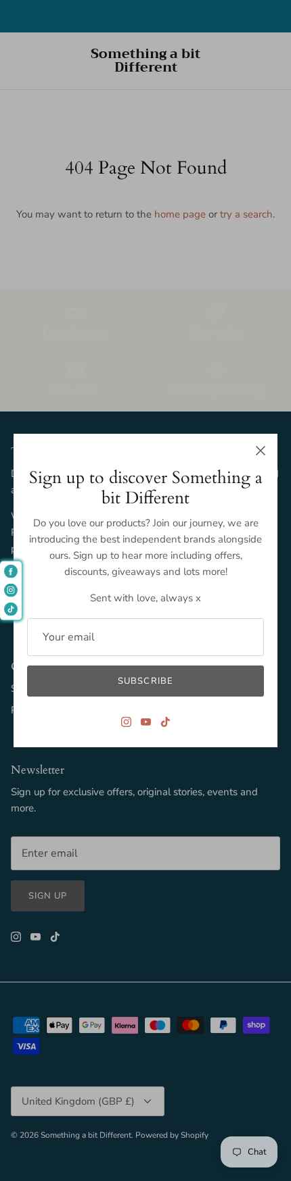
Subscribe (145, 681)
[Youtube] (146, 722)
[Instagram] (126, 722)
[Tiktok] (165, 722)
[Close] (260, 451)
